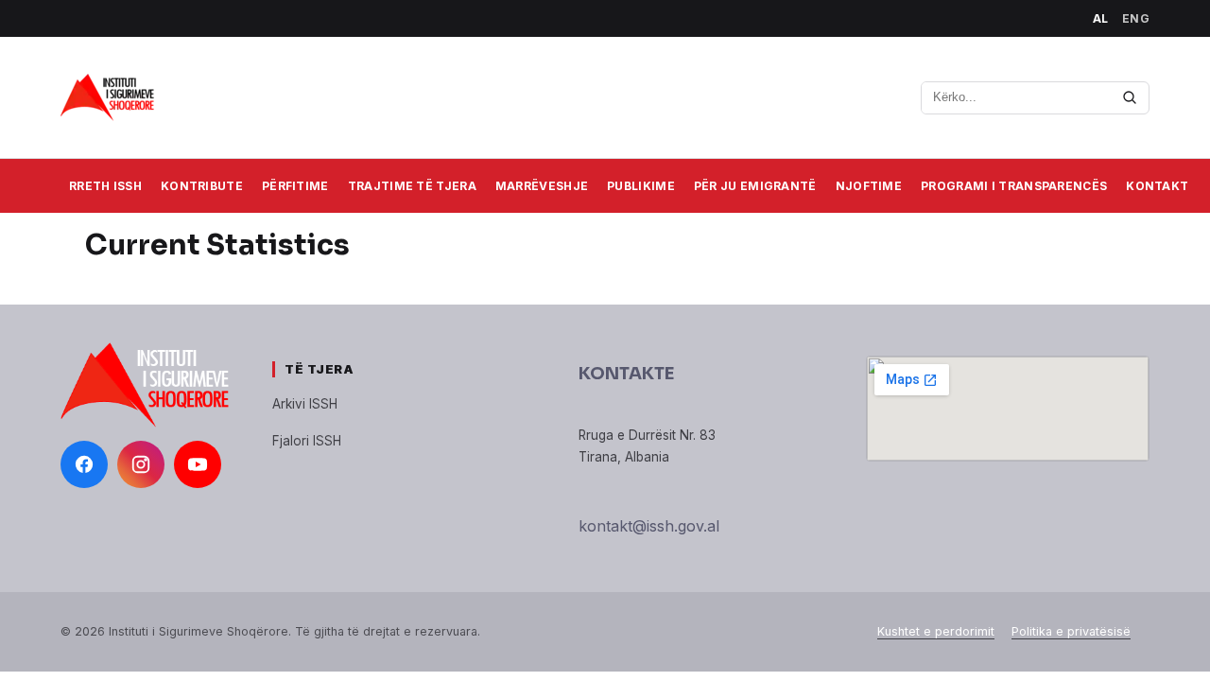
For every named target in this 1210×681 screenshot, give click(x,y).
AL (1101, 18)
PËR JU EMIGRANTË (755, 186)
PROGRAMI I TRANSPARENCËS (1014, 186)
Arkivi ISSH (304, 403)
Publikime (641, 186)
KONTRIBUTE (202, 186)
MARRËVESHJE (541, 186)
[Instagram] (140, 464)
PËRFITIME (295, 186)
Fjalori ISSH (306, 440)
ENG (1136, 18)
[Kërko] (1130, 97)
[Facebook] (84, 464)
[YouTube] (197, 464)
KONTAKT (1157, 186)
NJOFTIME (869, 186)
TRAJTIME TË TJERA (412, 186)
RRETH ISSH (105, 186)
